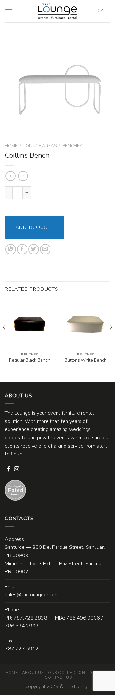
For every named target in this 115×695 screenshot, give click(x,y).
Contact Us (58, 677)
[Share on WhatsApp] (10, 249)
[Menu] (8, 11)
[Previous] (4, 340)
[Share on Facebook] (22, 249)
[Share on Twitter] (33, 249)
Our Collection (66, 672)
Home (11, 146)
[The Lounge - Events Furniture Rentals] (57, 11)
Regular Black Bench (29, 360)
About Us (33, 672)
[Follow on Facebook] (8, 469)
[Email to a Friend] (45, 249)
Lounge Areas (40, 146)
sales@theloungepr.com (32, 594)
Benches (72, 146)
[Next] (110, 340)
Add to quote (34, 227)
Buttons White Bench (86, 360)
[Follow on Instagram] (16, 469)
